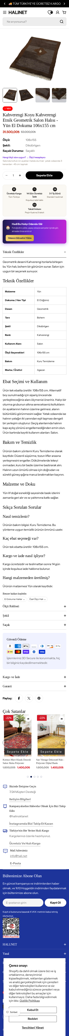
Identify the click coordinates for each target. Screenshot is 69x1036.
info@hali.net (18, 856)
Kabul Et (32, 1010)
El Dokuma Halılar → (14, 599)
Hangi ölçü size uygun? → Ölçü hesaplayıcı (24, 157)
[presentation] (6, 742)
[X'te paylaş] (29, 698)
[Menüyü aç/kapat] (5, 12)
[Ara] (62, 22)
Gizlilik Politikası (30, 1000)
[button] (5, 4)
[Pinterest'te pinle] (39, 698)
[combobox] (34, 21)
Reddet (33, 1018)
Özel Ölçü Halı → (37, 599)
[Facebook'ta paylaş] (19, 698)
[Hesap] (58, 12)
